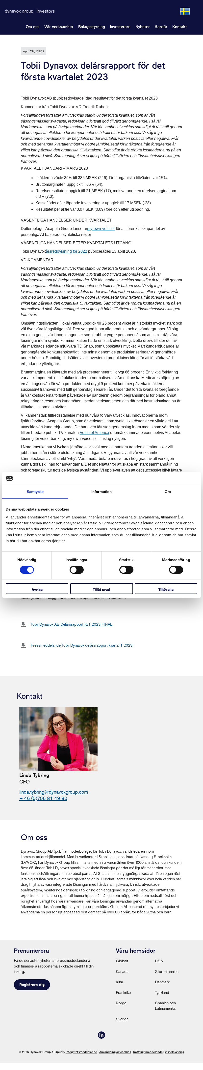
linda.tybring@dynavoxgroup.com (53, 792)
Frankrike (123, 992)
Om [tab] (168, 492)
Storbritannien (166, 971)
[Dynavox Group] (29, 11)
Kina (119, 981)
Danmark (162, 981)
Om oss (32, 26)
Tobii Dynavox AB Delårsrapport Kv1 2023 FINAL (71, 624)
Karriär (161, 26)
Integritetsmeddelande (81, 1052)
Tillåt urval (101, 589)
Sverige (122, 1018)
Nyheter (142, 26)
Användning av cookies (115, 1052)
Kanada (122, 971)
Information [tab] (101, 492)
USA (159, 960)
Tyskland (162, 992)
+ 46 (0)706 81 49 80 (43, 798)
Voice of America (94, 433)
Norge (121, 1002)
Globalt (122, 960)
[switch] (77, 570)
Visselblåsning (174, 1052)
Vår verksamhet (58, 26)
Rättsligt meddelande (148, 1052)
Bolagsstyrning (91, 26)
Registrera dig (32, 984)
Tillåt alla (166, 589)
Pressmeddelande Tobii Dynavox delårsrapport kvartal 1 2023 (81, 645)
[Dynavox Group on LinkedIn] (101, 1037)
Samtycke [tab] (35, 492)
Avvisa (37, 589)
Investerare (120, 26)
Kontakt (179, 26)
